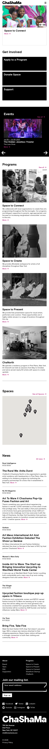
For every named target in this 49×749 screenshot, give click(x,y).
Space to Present (32, 667)
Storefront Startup (33, 672)
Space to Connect (33, 669)
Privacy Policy (7, 742)
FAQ (3, 669)
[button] (25, 415)
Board (4, 664)
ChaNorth (29, 674)
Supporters (6, 672)
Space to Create (32, 664)
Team (4, 667)
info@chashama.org (9, 733)
